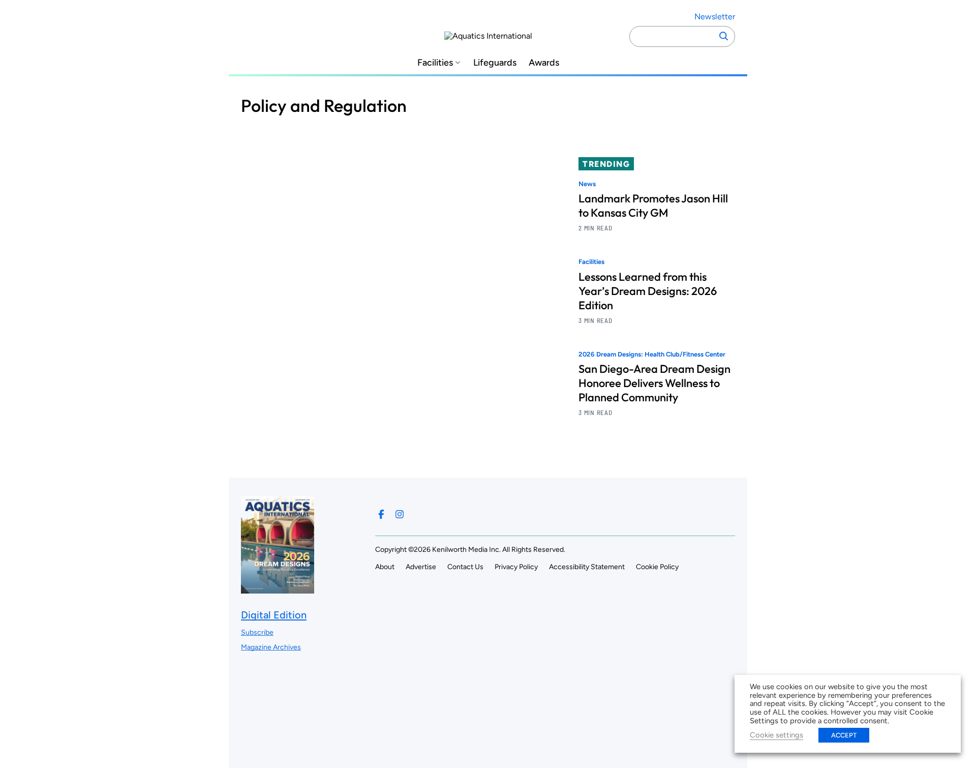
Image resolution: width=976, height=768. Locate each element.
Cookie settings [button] (776, 735)
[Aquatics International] (488, 36)
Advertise (421, 567)
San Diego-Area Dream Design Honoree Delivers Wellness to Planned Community (654, 383)
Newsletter (714, 16)
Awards (544, 62)
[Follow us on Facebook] (381, 514)
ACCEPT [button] (844, 735)
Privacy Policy (516, 567)
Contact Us (465, 567)
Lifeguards (494, 62)
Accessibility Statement (587, 567)
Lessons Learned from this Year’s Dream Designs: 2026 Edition (647, 291)
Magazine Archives (271, 647)
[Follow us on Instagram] (399, 514)
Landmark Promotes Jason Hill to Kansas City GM (653, 205)
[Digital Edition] (277, 588)
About (384, 567)
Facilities (435, 62)
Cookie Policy (657, 567)
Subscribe (257, 632)
